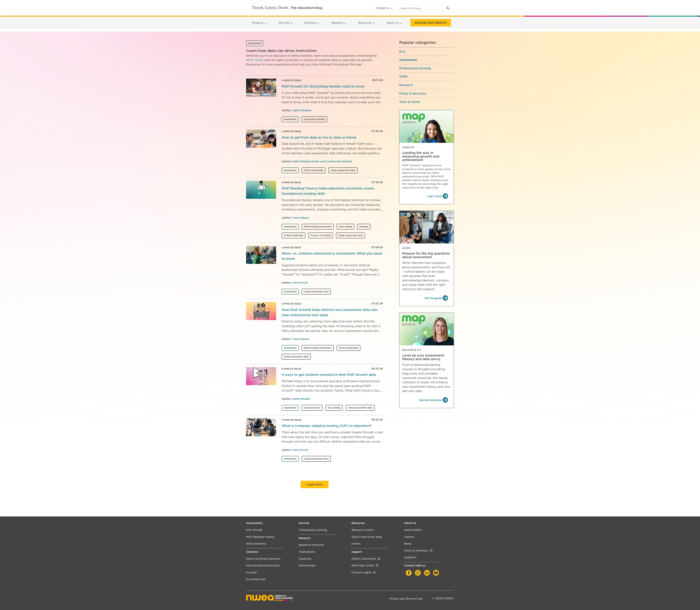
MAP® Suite (254, 60)
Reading (363, 226)
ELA (402, 51)
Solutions (310, 22)
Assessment (290, 119)
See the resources (430, 400)
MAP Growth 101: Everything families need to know (323, 86)
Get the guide (433, 298)
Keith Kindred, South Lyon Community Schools (322, 161)
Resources (364, 22)
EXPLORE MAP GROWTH (431, 22)
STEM (403, 76)
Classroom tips (312, 407)
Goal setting (345, 226)
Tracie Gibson (301, 217)
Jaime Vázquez (301, 110)
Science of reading (320, 235)
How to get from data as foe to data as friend (319, 137)
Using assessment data (342, 170)
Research (337, 22)
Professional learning (415, 68)
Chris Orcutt (300, 282)
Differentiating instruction (318, 226)
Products (257, 22)
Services (284, 22)
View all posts (409, 101)
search (448, 8)
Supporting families (314, 119)
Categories (382, 8)
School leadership (313, 170)
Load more (314, 484)
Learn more (434, 196)
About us (392, 22)
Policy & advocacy (413, 93)
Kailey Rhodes (301, 398)
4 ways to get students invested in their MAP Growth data (329, 375)
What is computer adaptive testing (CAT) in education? (327, 426)
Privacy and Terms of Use (406, 598)
